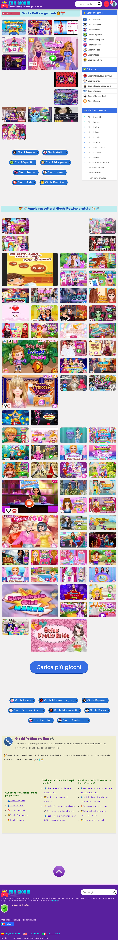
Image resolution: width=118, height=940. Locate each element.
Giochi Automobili (96, 168)
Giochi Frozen (94, 91)
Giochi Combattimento (98, 163)
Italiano (9, 924)
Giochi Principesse (96, 40)
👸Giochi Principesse (17, 815)
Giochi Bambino (95, 60)
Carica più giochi (59, 667)
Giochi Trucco (94, 45)
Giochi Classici (94, 132)
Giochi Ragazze (95, 25)
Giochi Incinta (23, 700)
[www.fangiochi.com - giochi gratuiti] (16, 893)
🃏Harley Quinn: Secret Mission (59, 806)
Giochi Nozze (94, 50)
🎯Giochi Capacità (16, 810)
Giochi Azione (94, 142)
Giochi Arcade (94, 122)
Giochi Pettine (94, 19)
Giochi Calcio (93, 127)
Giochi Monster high (97, 96)
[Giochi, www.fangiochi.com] (16, 5)
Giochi (55, 900)
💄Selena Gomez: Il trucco (94, 806)
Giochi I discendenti (65, 710)
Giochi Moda (93, 55)
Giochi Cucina (94, 101)
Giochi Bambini (95, 137)
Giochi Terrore (94, 173)
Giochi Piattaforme (96, 147)
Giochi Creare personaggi (99, 86)
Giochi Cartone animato (27, 710)
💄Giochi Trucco (15, 820)
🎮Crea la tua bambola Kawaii (59, 811)
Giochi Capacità (95, 35)
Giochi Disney (94, 81)
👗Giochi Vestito (15, 805)
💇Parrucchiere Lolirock (92, 820)
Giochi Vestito (94, 30)
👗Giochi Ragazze (16, 801)
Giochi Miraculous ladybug (100, 76)
